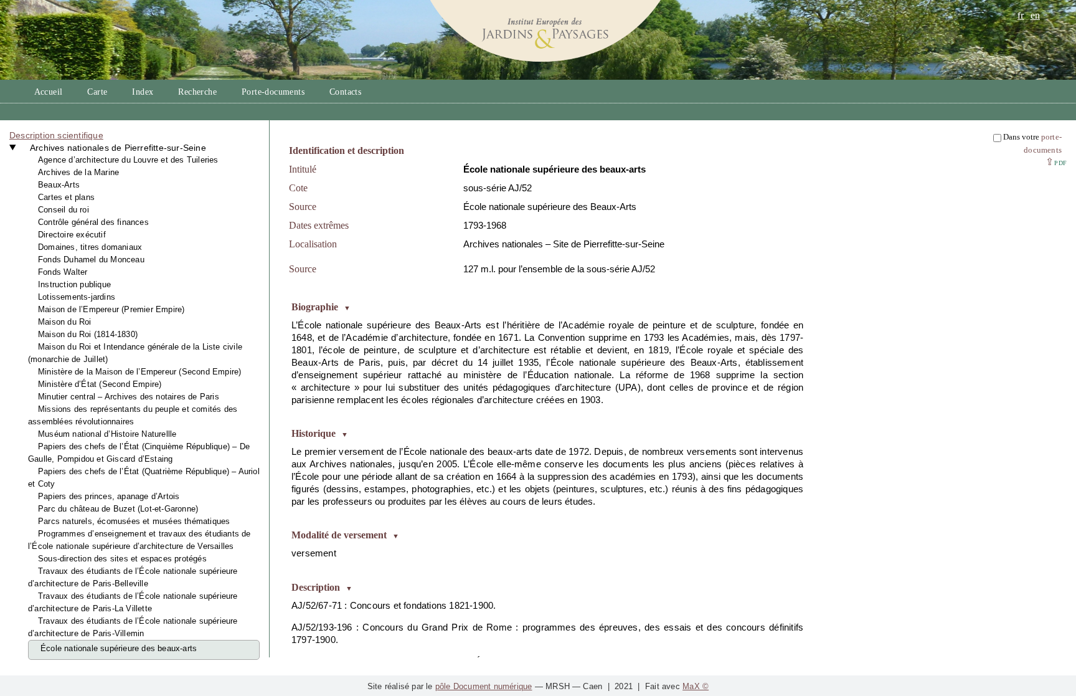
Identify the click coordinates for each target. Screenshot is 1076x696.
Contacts (345, 92)
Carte (97, 92)
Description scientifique (56, 135)
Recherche (197, 92)
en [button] (1035, 15)
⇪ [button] (1056, 161)
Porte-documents (273, 92)
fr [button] (1020, 15)
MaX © (695, 686)
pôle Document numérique (483, 686)
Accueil (48, 92)
